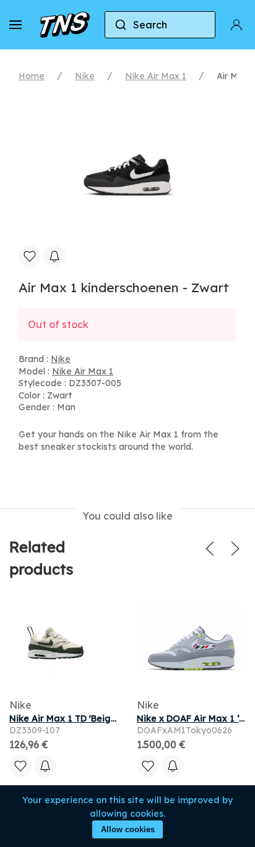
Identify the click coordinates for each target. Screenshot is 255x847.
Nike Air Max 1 (155, 76)
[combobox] (160, 24)
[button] (15, 24)
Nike (85, 76)
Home (32, 76)
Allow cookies (128, 829)
